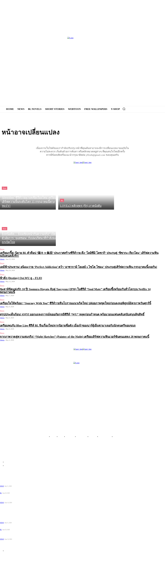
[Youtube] (146, 70)
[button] (124, 109)
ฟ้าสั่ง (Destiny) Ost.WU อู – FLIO (21, 278)
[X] (140, 70)
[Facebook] (126, 70)
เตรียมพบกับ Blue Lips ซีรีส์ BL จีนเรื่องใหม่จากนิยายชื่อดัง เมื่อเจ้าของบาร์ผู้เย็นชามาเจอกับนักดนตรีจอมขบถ (68, 325)
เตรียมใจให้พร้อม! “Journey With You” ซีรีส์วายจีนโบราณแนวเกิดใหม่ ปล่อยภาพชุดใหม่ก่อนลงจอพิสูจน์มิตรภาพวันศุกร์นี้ (75, 303)
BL (62, 200)
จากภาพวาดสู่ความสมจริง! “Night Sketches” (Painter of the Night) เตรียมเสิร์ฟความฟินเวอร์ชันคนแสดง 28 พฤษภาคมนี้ (74, 336)
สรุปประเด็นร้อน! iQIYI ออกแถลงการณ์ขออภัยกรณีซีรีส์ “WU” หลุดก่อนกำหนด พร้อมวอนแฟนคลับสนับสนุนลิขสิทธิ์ (72, 314)
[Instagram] (133, 70)
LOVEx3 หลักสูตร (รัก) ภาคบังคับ (12, 490)
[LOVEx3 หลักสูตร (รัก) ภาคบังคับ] (86, 191)
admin (2, 259)
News (4, 188)
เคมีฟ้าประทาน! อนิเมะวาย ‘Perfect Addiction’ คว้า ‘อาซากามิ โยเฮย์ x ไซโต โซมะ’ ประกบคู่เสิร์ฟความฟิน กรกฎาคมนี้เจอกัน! (78, 266)
